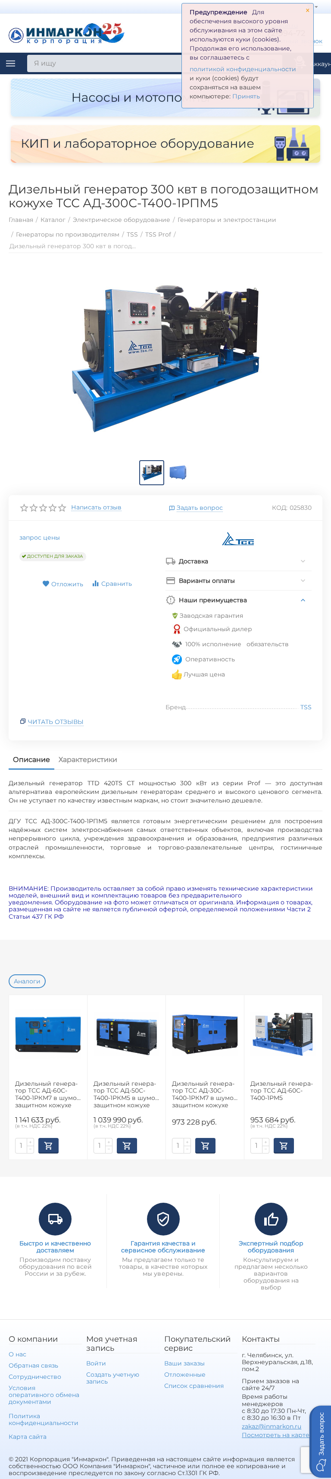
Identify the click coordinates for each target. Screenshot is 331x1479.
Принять (246, 96)
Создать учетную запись (112, 1378)
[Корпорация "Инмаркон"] (67, 32)
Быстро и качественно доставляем (55, 1246)
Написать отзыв (96, 507)
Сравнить (116, 584)
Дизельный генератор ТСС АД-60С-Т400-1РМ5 (281, 1091)
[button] (320, 1442)
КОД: (279, 508)
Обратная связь (33, 1365)
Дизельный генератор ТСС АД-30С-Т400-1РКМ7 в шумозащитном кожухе (204, 1094)
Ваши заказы (184, 1363)
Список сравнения (194, 1386)
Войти (96, 1363)
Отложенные (185, 1374)
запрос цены (39, 537)
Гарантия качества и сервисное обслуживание (163, 1246)
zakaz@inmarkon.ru (271, 1426)
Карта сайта (28, 1437)
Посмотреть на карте (275, 1435)
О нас (17, 1354)
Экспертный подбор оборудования (271, 1246)
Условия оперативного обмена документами (44, 1395)
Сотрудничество (35, 1377)
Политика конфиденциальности (43, 1419)
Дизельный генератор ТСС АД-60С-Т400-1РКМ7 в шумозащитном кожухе (47, 1094)
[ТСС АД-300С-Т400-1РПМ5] (165, 359)
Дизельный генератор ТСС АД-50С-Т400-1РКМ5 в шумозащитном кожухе (125, 1094)
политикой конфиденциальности (243, 69)
